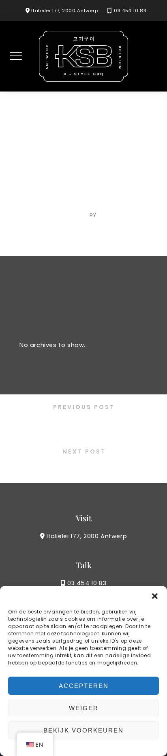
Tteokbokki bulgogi (83, 467)
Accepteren (84, 685)
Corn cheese (83, 423)
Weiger (83, 708)
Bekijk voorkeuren (83, 730)
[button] (155, 596)
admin (107, 214)
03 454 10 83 (130, 10)
